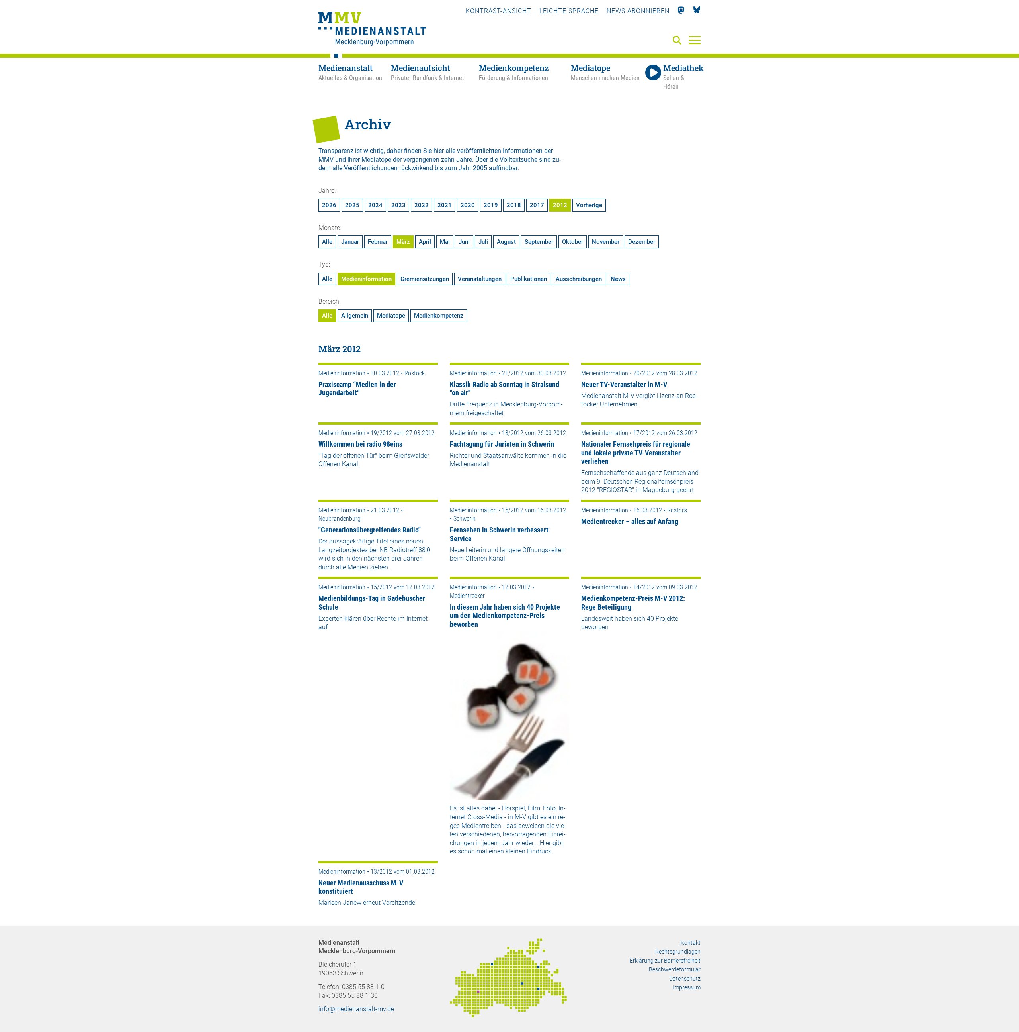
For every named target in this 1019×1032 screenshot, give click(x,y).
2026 (329, 205)
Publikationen (528, 279)
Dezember (641, 241)
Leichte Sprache (569, 11)
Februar (378, 241)
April (425, 241)
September (539, 241)
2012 (560, 205)
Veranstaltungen (480, 279)
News (618, 279)
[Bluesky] (697, 11)
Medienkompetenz (438, 315)
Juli (483, 241)
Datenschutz (685, 978)
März (403, 241)
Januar (350, 241)
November (605, 241)
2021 (444, 205)
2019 (491, 205)
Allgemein (354, 315)
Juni (464, 241)
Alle (327, 241)
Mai (445, 241)
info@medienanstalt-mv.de (356, 1009)
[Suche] (679, 41)
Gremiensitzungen (424, 279)
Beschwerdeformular (675, 969)
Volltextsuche (518, 159)
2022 (421, 205)
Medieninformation (366, 279)
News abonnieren (638, 11)
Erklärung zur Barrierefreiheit (665, 960)
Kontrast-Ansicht (498, 11)
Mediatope (391, 315)
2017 (537, 205)
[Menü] (695, 40)
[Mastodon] (681, 11)
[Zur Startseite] (372, 30)
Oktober (572, 241)
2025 (352, 205)
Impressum (687, 987)
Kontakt (691, 943)
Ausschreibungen (579, 279)
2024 (375, 205)
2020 (468, 205)
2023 (398, 205)
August (506, 241)
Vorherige (589, 205)
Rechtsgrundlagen (678, 951)
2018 (514, 205)
